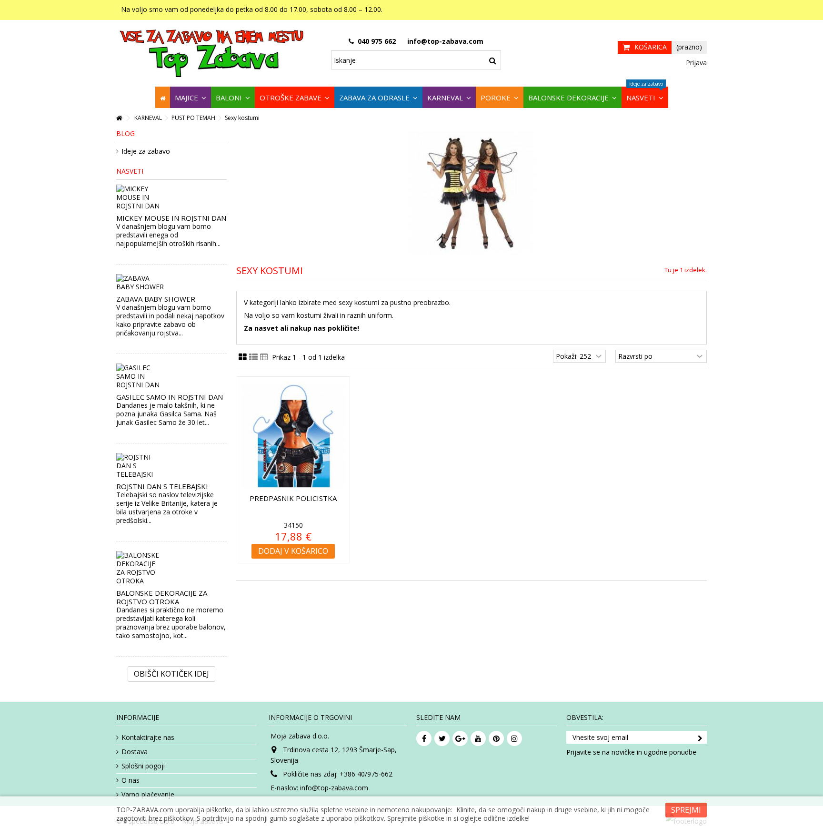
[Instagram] (514, 738)
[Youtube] (478, 738)
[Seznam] (253, 357)
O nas (130, 780)
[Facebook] (424, 738)
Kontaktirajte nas (147, 737)
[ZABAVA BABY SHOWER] (171, 282)
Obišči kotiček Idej (171, 674)
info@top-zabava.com (334, 787)
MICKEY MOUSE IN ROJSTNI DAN (171, 218)
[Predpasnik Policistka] (293, 436)
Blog (125, 133)
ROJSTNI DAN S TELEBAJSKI (162, 486)
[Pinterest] (496, 738)
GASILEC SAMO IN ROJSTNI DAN (169, 397)
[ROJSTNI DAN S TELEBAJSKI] (171, 466)
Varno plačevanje (147, 794)
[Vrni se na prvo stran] (119, 118)
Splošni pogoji (143, 766)
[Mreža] (243, 357)
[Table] (264, 357)
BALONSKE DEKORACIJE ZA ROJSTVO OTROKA (161, 597)
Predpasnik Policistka (293, 498)
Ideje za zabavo (145, 151)
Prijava (695, 62)
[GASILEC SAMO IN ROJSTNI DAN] (171, 376)
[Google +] (460, 738)
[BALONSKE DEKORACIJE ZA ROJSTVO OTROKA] (171, 568)
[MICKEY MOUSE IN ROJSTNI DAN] (171, 197)
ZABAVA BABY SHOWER (155, 299)
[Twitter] (442, 738)
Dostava (134, 751)
